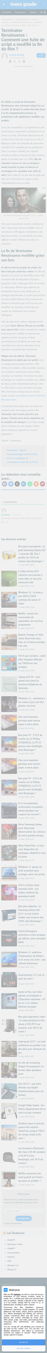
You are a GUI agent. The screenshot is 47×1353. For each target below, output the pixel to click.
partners (17, 1294)
